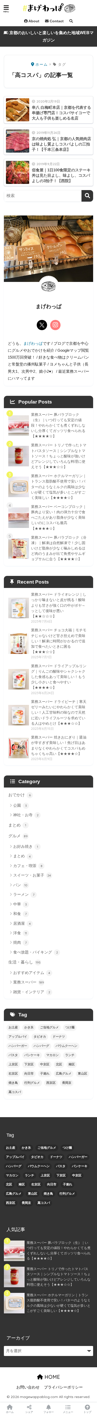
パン (20, 885)
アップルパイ (18, 1036)
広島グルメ (63, 1073)
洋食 (20, 933)
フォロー (48, 1412)
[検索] (87, 196)
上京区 (13, 1064)
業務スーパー (28, 982)
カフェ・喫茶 (27, 865)
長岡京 (66, 1083)
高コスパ (15, 1092)
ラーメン (23, 894)
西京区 (51, 1083)
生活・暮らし (24, 962)
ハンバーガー (18, 1046)
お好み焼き (25, 846)
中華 (20, 904)
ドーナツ (59, 1036)
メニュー (68, 1412)
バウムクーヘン (66, 1046)
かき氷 (29, 1027)
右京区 (13, 1073)
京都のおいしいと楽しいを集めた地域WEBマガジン (51, 36)
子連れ (44, 1073)
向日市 (29, 1073)
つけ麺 (69, 1027)
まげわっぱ (33, 343)
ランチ (69, 1055)
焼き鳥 (13, 1083)
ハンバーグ (41, 1046)
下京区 (29, 1064)
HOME (51, 1377)
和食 (20, 913)
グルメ (18, 836)
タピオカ (40, 1036)
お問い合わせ (28, 1387)
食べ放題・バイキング (35, 952)
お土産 (13, 1027)
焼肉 (20, 942)
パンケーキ (32, 1055)
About (33, 21)
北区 (59, 1064)
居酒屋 (22, 923)
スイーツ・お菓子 (32, 875)
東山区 (82, 1073)
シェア (29, 1412)
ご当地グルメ (49, 1027)
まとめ (17, 825)
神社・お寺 (26, 815)
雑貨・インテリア (31, 992)
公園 (20, 805)
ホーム (10, 1412)
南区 (72, 1064)
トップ (87, 1412)
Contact (56, 21)
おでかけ (19, 795)
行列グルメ (32, 1083)
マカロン (52, 1055)
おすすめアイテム (31, 972)
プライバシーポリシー (63, 1387)
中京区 (44, 1064)
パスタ (13, 1055)
